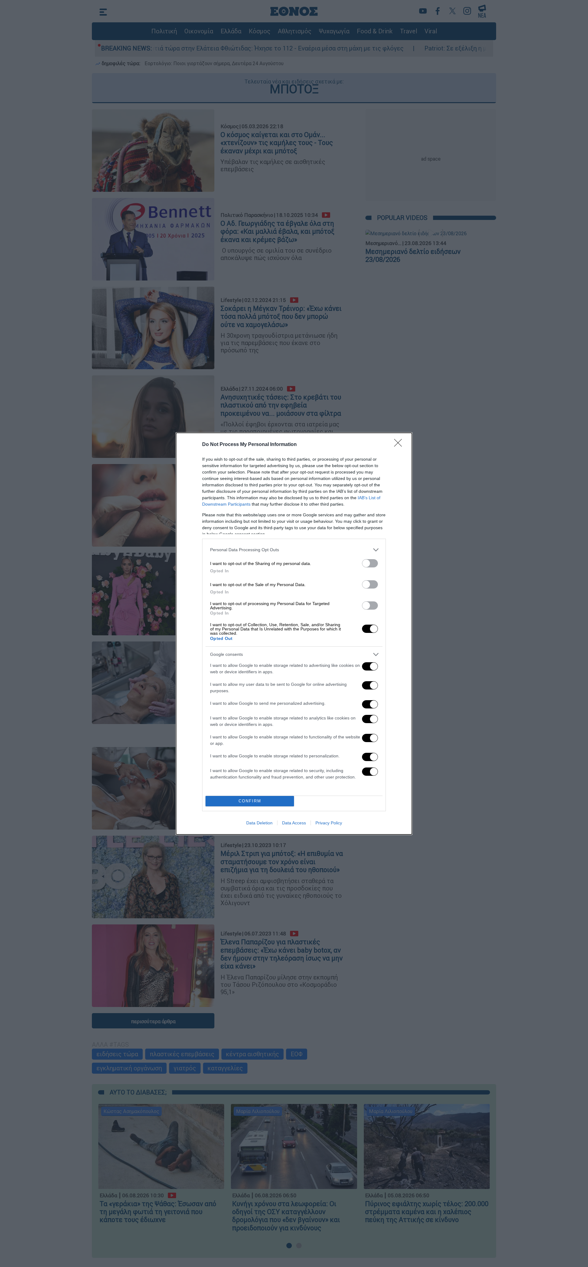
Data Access (294, 822)
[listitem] (294, 550)
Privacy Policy (328, 822)
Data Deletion (259, 822)
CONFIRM (250, 801)
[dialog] (294, 633)
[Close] (400, 445)
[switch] (370, 563)
